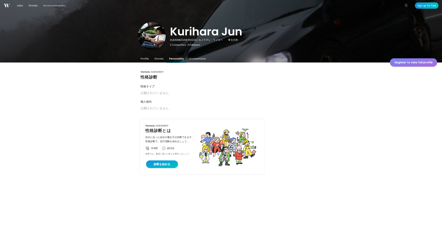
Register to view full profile (414, 62)
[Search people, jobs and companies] (406, 5)
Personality (176, 58)
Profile (145, 58)
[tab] (145, 59)
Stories (159, 58)
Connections (197, 58)
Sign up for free (426, 5)
